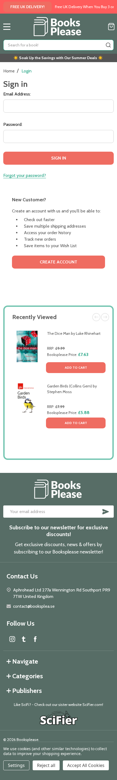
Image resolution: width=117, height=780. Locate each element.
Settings (16, 765)
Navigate (25, 661)
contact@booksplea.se (34, 606)
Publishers (27, 691)
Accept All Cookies (85, 765)
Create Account (58, 262)
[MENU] (6, 26)
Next (105, 317)
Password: (12, 124)
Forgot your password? (24, 175)
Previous (96, 317)
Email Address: (17, 94)
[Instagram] (12, 639)
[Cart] (111, 26)
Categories (27, 676)
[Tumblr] (23, 639)
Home (9, 71)
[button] (58, 719)
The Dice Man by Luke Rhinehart (73, 333)
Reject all (46, 765)
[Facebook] (35, 639)
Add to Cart (76, 367)
